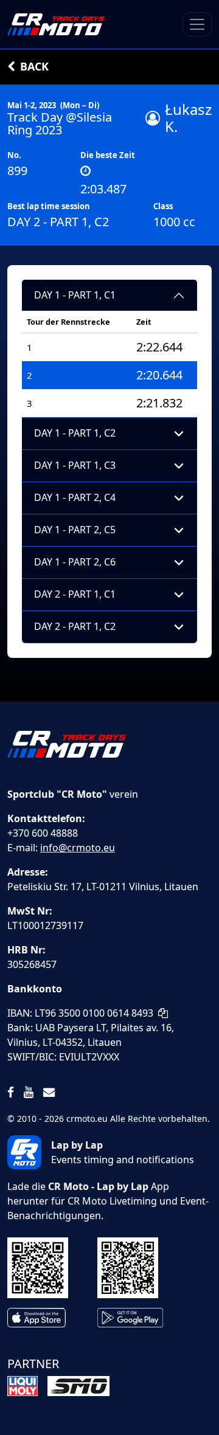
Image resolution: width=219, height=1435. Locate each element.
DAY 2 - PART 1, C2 (75, 626)
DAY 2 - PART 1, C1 (75, 594)
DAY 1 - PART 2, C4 (75, 497)
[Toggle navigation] (197, 24)
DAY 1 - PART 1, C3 (75, 465)
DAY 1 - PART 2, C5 (75, 529)
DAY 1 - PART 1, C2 (75, 433)
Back (34, 66)
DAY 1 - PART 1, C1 (75, 295)
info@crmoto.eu (77, 847)
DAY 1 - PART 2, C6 (75, 562)
